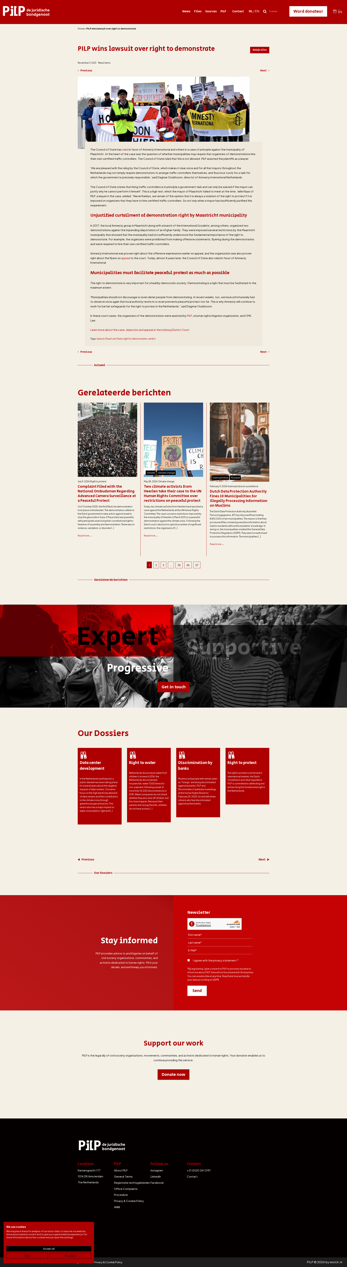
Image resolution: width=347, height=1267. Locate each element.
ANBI (117, 1207)
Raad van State (114, 338)
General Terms (123, 1176)
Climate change (166, 481)
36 (188, 565)
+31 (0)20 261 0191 (199, 1170)
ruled (125, 149)
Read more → (85, 535)
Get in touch (174, 687)
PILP (223, 11)
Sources (211, 11)
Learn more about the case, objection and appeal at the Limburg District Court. (140, 329)
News (186, 11)
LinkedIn (156, 1176)
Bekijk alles (260, 50)
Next (263, 70)
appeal (125, 258)
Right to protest (98, 481)
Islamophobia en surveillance (243, 486)
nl (251, 11)
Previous (86, 70)
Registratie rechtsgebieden (132, 1182)
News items (104, 62)
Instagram (157, 1170)
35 (179, 565)
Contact (238, 11)
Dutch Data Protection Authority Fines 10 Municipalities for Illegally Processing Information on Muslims (238, 498)
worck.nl (336, 1262)
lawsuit (101, 338)
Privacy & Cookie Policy (129, 1200)
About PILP (121, 1170)
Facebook (157, 1182)
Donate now (173, 1074)
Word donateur (308, 11)
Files (198, 11)
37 (196, 565)
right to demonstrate (135, 338)
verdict (152, 338)
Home (81, 28)
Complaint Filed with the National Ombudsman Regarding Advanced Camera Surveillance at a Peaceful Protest (107, 493)
